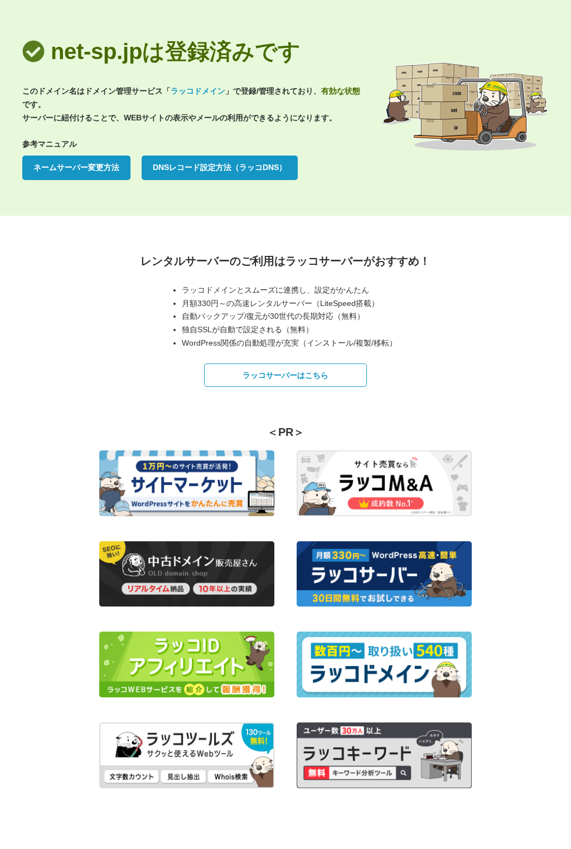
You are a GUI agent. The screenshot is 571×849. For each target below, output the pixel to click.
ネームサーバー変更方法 (76, 167)
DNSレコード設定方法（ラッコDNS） (220, 167)
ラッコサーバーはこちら (285, 375)
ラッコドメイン (198, 90)
